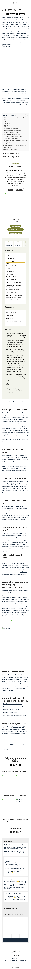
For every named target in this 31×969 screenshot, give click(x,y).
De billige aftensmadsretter (11, 709)
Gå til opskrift (12, 14)
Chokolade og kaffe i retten (11, 132)
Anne (5, 879)
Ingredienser (9, 121)
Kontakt (15, 958)
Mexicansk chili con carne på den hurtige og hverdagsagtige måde (15, 141)
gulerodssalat (5, 574)
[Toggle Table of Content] (26, 115)
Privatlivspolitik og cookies (15, 960)
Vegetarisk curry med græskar (22, 820)
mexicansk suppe (11, 681)
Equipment (8, 123)
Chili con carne (7, 120)
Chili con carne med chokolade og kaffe (14, 118)
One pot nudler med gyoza (8, 820)
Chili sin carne (22, 795)
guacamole (15, 542)
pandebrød (9, 551)
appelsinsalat (21, 574)
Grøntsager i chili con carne (11, 128)
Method (8, 125)
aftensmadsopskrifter (18, 401)
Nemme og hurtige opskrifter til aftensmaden (16, 707)
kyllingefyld (18, 679)
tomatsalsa (17, 544)
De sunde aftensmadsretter (11, 712)
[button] (24, 255)
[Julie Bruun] (15, 2)
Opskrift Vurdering (8, 914)
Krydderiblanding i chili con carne (12, 130)
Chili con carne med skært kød (12, 134)
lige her (25, 731)
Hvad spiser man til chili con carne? (13, 136)
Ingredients (9, 245)
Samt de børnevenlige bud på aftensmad (15, 715)
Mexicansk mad (9, 744)
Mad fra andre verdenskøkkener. (12, 704)
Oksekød (23, 744)
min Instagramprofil (18, 727)
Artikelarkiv (15, 963)
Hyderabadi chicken (9, 795)
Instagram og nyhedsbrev (11, 149)
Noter (7, 126)
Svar (26, 844)
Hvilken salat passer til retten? (12, 138)
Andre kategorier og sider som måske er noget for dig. (15, 146)
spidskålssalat (23, 572)
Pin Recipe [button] (19, 189)
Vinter (6, 749)
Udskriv (22, 14)
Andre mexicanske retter (10, 143)
